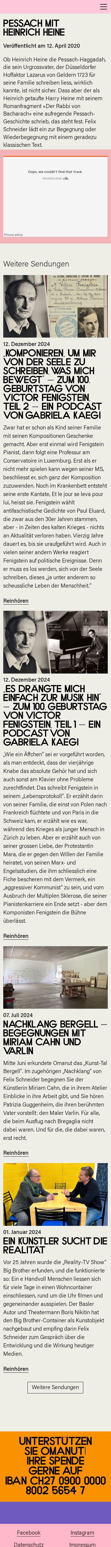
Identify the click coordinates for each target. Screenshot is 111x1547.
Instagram (82, 1533)
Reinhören (16, 601)
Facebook (28, 1533)
